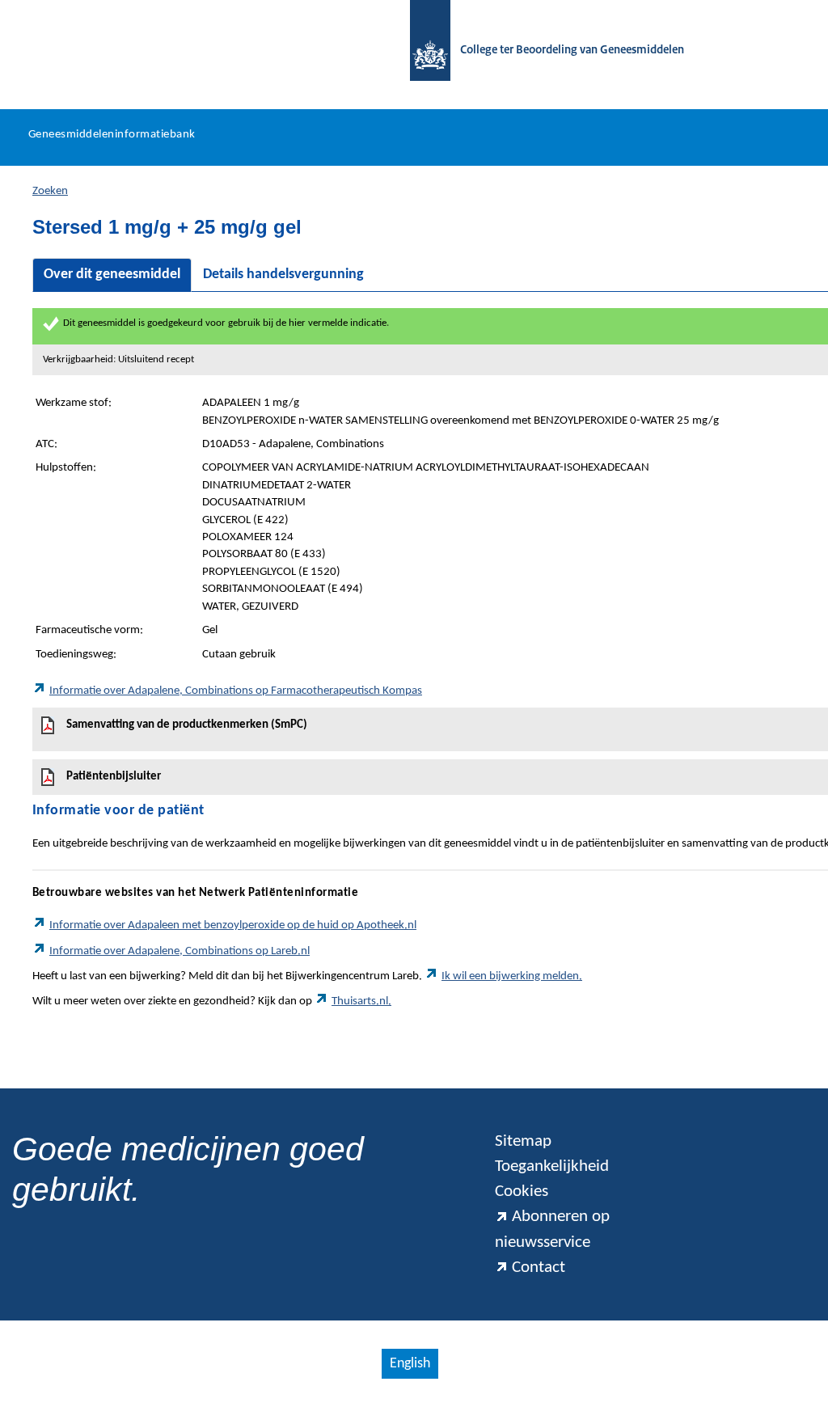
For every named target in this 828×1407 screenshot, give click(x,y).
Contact (538, 1267)
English (410, 1363)
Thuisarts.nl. (361, 1001)
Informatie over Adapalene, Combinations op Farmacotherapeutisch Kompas (235, 691)
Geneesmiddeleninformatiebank (112, 135)
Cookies (521, 1191)
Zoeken (50, 191)
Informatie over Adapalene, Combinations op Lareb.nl (179, 951)
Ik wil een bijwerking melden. (511, 976)
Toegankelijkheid (552, 1166)
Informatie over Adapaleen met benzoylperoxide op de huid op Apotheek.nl (232, 925)
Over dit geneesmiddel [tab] (112, 274)
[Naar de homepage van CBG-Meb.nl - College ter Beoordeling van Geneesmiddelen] (422, 50)
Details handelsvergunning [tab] (283, 274)
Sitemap (523, 1141)
